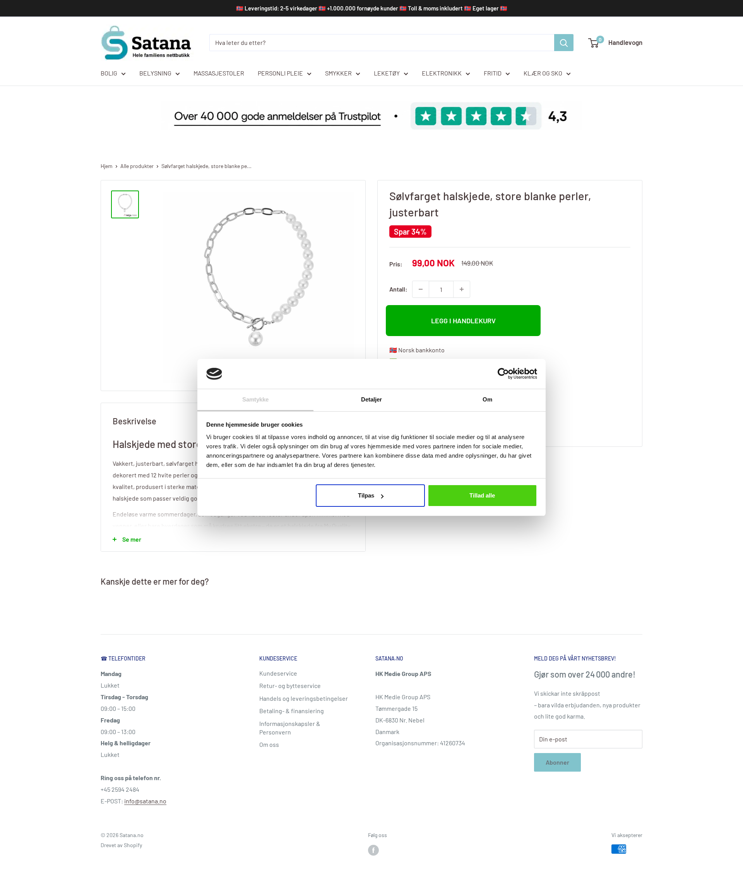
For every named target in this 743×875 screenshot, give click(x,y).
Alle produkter (137, 166)
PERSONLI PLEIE (280, 73)
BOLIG (109, 73)
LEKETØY (387, 73)
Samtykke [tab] (255, 399)
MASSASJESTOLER (218, 73)
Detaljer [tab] (371, 399)
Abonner (557, 762)
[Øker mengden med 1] (462, 289)
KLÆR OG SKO (543, 73)
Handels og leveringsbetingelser (303, 698)
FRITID (493, 73)
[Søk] (564, 42)
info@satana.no (145, 801)
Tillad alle (482, 495)
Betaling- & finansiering (291, 710)
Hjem (107, 166)
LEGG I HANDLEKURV (463, 320)
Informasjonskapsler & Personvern (289, 728)
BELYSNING (155, 73)
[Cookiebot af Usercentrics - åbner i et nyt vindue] (503, 373)
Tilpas (366, 495)
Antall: (398, 289)
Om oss (269, 744)
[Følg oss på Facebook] (373, 849)
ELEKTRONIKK (442, 73)
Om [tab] (487, 399)
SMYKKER (338, 73)
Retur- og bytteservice (290, 685)
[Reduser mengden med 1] (421, 289)
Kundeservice (278, 673)
